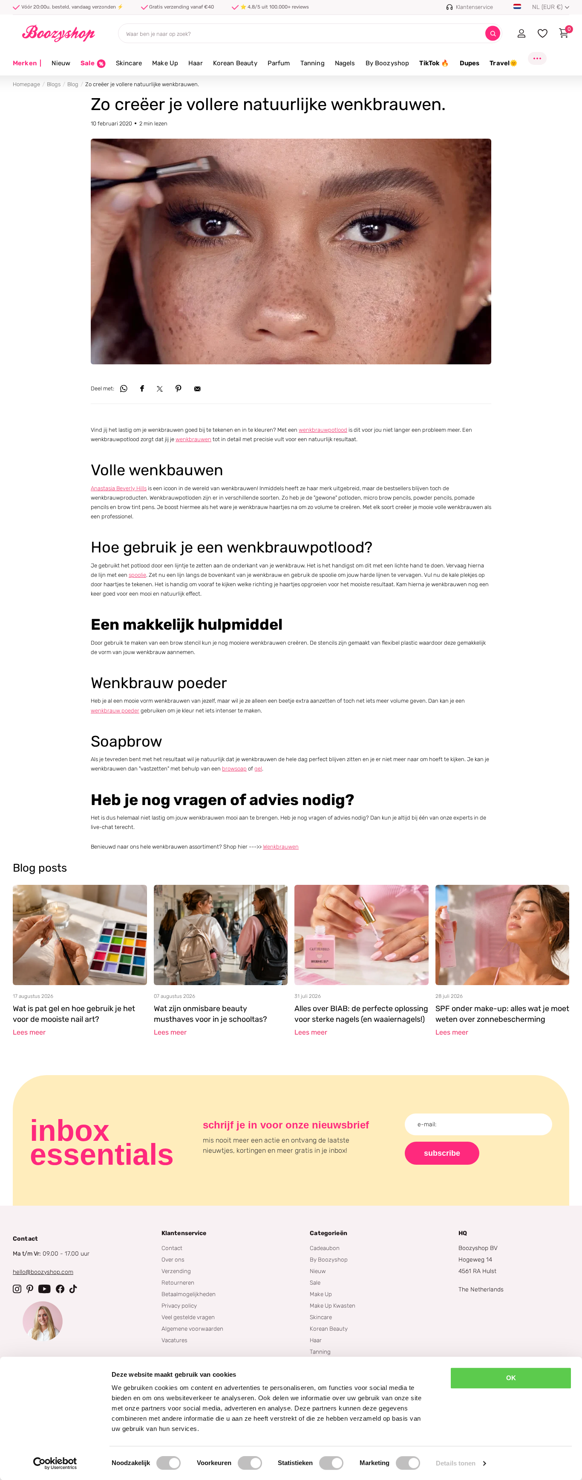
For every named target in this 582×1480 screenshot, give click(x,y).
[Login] (521, 33)
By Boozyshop (387, 63)
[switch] (250, 1463)
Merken (27, 63)
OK (511, 1377)
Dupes (470, 63)
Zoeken (492, 33)
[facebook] (60, 1289)
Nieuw (61, 63)
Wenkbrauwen (281, 846)
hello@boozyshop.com (43, 1272)
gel (258, 768)
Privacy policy (179, 1305)
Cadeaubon (325, 1247)
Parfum (279, 63)
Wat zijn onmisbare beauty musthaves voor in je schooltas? (210, 1014)
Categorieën (328, 1233)
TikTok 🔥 (434, 63)
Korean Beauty (235, 63)
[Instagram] (17, 1289)
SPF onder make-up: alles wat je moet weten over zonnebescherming (502, 1014)
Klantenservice (184, 1233)
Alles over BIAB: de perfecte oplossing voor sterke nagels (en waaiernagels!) (361, 1014)
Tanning (312, 63)
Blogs (54, 84)
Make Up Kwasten (332, 1305)
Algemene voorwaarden (192, 1328)
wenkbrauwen (193, 439)
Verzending (176, 1271)
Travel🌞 (504, 63)
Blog (72, 84)
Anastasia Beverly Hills (119, 488)
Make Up (165, 63)
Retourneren (177, 1282)
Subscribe (442, 1153)
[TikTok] (73, 1289)
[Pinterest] (29, 1289)
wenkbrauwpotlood (323, 430)
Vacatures (174, 1340)
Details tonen (455, 1463)
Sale (315, 1282)
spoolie (137, 575)
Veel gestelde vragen (188, 1317)
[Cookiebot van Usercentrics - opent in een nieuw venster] (55, 1463)
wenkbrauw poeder (115, 710)
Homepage (26, 84)
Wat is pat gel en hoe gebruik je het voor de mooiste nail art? (74, 1014)
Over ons (172, 1259)
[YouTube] (44, 1289)
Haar (195, 63)
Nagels (345, 63)
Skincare (129, 63)
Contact (171, 1247)
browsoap (234, 768)
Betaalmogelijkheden (188, 1294)
